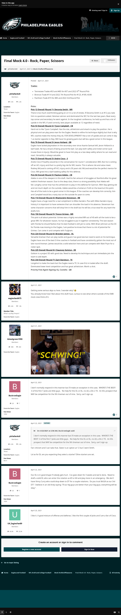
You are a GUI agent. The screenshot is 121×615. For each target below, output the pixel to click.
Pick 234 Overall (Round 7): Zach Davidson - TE (51, 260)
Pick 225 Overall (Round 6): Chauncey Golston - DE (53, 250)
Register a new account (31, 549)
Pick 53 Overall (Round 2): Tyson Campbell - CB (52, 126)
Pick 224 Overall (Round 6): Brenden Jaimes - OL (52, 234)
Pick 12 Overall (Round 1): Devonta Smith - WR (51, 109)
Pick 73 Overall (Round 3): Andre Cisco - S (49, 158)
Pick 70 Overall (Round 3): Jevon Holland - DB (51, 142)
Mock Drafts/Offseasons (43, 69)
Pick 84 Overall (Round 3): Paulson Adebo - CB (51, 175)
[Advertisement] (60, 47)
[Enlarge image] (60, 331)
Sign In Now (89, 549)
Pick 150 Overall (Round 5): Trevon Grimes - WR (52, 214)
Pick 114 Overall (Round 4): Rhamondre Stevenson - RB (55, 198)
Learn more (4, 4)
